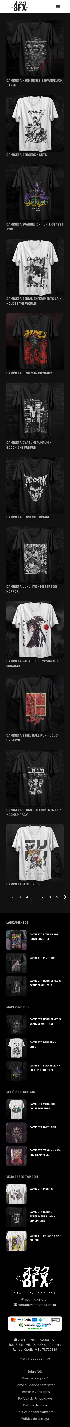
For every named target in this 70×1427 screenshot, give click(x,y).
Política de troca (35, 1405)
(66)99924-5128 (36, 1300)
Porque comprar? (35, 1378)
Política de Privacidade (35, 1398)
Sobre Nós (35, 1371)
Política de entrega (35, 1418)
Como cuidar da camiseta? (35, 1385)
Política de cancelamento (35, 1412)
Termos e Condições (35, 1391)
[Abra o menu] (58, 6)
